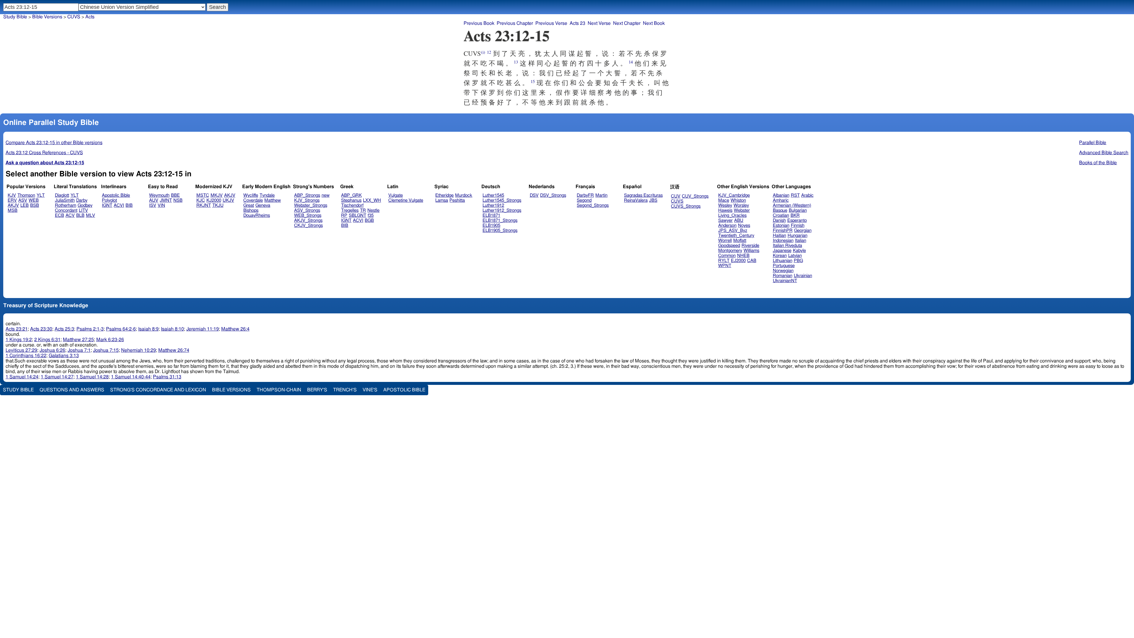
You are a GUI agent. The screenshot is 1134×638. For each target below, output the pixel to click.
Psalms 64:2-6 (121, 329)
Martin (601, 195)
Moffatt (739, 240)
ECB (59, 215)
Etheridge (444, 195)
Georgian (803, 230)
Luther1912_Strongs (502, 210)
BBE (175, 195)
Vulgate (395, 195)
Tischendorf (352, 205)
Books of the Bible (1098, 162)
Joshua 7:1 (79, 350)
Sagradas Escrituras (643, 195)
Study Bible (15, 16)
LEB (24, 205)
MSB (12, 210)
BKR (795, 215)
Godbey (85, 205)
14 (631, 62)
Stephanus (351, 200)
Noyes (744, 225)
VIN (161, 205)
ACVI (119, 205)
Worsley (741, 205)
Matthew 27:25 (78, 339)
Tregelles (350, 210)
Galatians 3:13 (64, 355)
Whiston (738, 200)
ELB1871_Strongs (500, 220)
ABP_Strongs (307, 195)
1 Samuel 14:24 (22, 377)
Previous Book (479, 23)
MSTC (202, 195)
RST (795, 195)
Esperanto (797, 220)
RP (344, 215)
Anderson (727, 225)
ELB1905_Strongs (500, 230)
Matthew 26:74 (173, 350)
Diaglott (62, 195)
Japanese (782, 250)
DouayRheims (256, 215)
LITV (83, 210)
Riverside (750, 245)
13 (516, 62)
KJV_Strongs (307, 200)
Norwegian (783, 270)
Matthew (272, 200)
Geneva (262, 205)
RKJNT (203, 205)
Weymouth (159, 195)
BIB (129, 205)
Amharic (781, 200)
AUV (153, 200)
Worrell (725, 240)
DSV (534, 195)
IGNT (107, 205)
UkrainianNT (785, 281)
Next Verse (599, 23)
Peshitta (457, 200)
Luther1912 (493, 205)
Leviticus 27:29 (21, 350)
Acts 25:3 (64, 329)
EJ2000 (738, 260)
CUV (675, 196)
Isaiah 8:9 (148, 329)
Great (248, 205)
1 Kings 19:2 (19, 339)
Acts (89, 16)
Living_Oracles (732, 215)
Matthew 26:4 (235, 329)
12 (489, 52)
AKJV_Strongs (308, 220)
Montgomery (730, 250)
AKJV (13, 205)
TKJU (218, 205)
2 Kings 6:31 (47, 339)
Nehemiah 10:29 (138, 350)
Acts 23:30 (41, 329)
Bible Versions (47, 16)
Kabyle (799, 250)
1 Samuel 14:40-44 (131, 377)
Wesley (725, 205)
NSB (178, 200)
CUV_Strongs (695, 196)
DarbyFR (585, 195)
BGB (369, 220)
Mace (723, 200)
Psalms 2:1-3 (90, 329)
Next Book (654, 23)
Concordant (66, 210)
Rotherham (65, 205)
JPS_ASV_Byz (732, 230)
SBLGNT (357, 215)
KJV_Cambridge (734, 195)
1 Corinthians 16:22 (26, 355)
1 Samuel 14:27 (57, 377)
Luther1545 (493, 195)
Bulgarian (798, 210)
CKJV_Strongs (308, 225)
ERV (12, 200)
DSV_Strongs (553, 195)
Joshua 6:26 (52, 350)
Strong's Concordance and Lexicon (158, 390)
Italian (800, 240)
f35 (371, 215)
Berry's (317, 390)
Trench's (345, 390)
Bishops (250, 210)
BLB (80, 215)
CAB (751, 260)
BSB (34, 205)
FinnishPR (783, 230)
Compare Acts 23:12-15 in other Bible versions (54, 142)
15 (533, 81)
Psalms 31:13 (167, 377)
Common (727, 255)
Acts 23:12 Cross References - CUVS (44, 152)
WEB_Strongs (307, 215)
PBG (798, 260)
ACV (70, 215)
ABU (738, 220)
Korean (780, 255)
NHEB (743, 255)
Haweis (725, 210)
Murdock (463, 195)
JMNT (166, 200)
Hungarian (797, 235)
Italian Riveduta (787, 245)
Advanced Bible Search (1103, 152)
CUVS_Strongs (685, 206)
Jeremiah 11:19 (202, 329)
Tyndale (267, 195)
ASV (22, 200)
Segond (584, 200)
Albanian (781, 195)
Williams (751, 250)
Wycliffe (250, 195)
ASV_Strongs (307, 210)
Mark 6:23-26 (110, 339)
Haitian (779, 235)
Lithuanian (782, 260)
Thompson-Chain (279, 390)
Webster (742, 210)
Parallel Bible (1092, 142)
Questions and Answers (72, 390)
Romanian (782, 276)
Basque (780, 210)
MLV (90, 215)
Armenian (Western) (792, 205)
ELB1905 (491, 225)
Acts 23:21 (17, 329)
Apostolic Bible (404, 390)
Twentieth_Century (736, 235)
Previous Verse (551, 23)
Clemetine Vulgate (405, 200)
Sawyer (725, 220)
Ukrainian (803, 276)
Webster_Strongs (310, 205)
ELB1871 (491, 215)
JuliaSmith (65, 200)
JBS (653, 200)
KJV (12, 195)
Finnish (797, 225)
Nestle (373, 210)
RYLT (723, 260)
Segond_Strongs (593, 205)
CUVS (677, 201)
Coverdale (253, 200)
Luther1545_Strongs (502, 200)
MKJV (217, 195)
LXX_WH (372, 200)
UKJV (228, 200)
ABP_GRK (351, 195)
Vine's (370, 390)
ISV (152, 205)
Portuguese (784, 265)
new (326, 195)
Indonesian (783, 240)
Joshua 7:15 (106, 350)
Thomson (26, 195)
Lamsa (441, 200)
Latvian (795, 255)
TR (363, 210)
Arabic (807, 195)
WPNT (724, 265)
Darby (81, 200)
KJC (200, 200)
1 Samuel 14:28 (92, 377)
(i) (483, 52)
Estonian (781, 225)
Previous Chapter (515, 23)
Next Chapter (627, 23)
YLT (41, 195)
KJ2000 (213, 200)
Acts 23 (577, 23)
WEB (34, 200)
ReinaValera (636, 200)
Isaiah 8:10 (172, 329)
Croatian (781, 215)
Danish (779, 220)
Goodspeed (729, 245)
